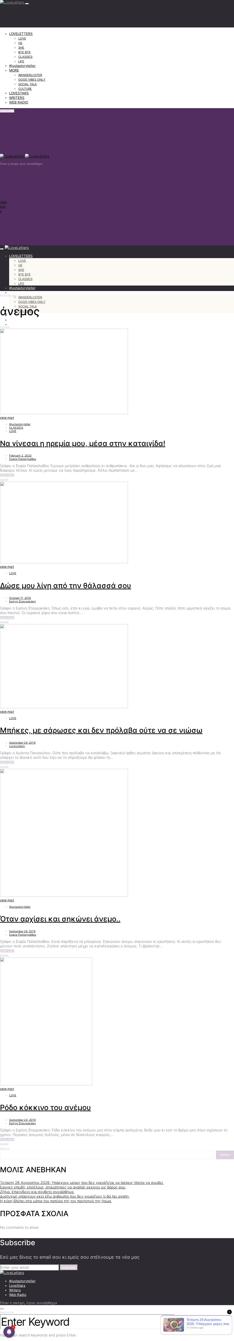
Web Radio (17, 1295)
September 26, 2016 (22, 931)
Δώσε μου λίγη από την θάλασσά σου (65, 585)
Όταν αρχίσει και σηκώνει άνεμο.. (60, 918)
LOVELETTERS (21, 34)
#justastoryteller (22, 66)
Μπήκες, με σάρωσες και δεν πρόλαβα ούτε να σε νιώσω (101, 730)
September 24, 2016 (22, 1120)
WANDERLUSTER (30, 75)
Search (4, 1148)
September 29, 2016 (22, 742)
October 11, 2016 (20, 598)
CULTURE (25, 89)
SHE (21, 47)
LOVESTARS (19, 93)
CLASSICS (25, 57)
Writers (15, 1290)
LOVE (22, 38)
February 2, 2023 (20, 455)
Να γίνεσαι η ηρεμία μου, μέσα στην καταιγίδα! (82, 443)
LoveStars (17, 1285)
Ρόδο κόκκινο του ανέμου (45, 1107)
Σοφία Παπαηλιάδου (22, 459)
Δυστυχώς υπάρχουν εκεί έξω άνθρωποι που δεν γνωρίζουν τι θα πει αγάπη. (65, 1196)
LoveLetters (17, 746)
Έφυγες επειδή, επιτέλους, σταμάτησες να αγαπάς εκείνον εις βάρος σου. (63, 1187)
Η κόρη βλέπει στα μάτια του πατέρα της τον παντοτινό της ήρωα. (56, 1201)
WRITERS (16, 98)
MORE (14, 70)
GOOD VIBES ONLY (31, 79)
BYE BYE (24, 52)
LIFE (21, 61)
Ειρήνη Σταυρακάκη (22, 601)
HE (20, 43)
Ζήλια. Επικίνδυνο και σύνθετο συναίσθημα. (37, 1191)
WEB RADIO (18, 102)
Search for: (7, 1312)
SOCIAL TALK (27, 84)
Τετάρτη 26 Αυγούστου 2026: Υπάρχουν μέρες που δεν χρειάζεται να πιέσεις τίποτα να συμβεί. (82, 1182)
